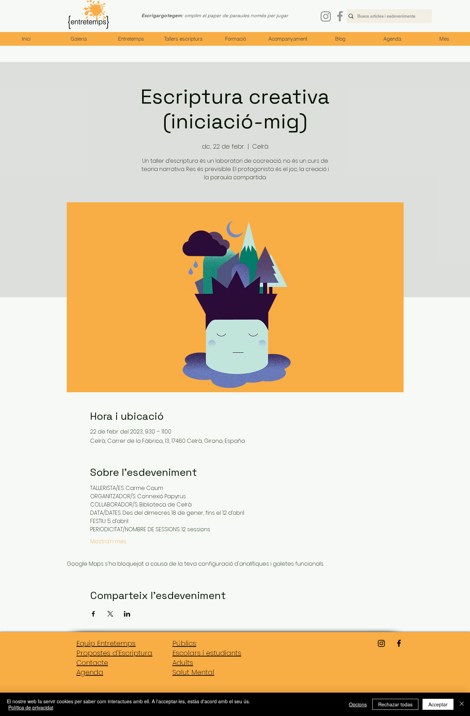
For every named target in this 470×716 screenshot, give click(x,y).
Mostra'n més (108, 541)
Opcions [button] (358, 704)
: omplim (171, 15)
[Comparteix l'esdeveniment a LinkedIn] (127, 614)
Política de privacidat (30, 707)
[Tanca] (462, 704)
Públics (184, 643)
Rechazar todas (395, 704)
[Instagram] (326, 16)
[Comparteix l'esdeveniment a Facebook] (93, 614)
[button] (131, 39)
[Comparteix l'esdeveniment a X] (110, 614)
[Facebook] (340, 16)
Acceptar (438, 704)
